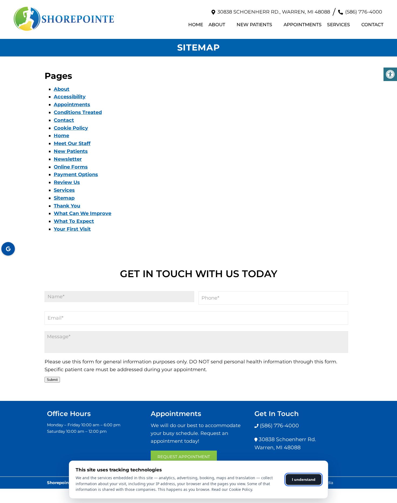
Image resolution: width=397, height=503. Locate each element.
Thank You (67, 206)
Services (338, 24)
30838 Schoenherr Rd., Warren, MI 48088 (273, 12)
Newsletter (68, 159)
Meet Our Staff (72, 143)
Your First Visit (72, 229)
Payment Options (76, 174)
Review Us (67, 182)
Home (195, 24)
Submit (52, 380)
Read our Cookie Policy (231, 489)
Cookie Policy (71, 128)
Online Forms (71, 167)
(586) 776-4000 (363, 12)
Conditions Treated (78, 112)
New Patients (254, 24)
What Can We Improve (82, 213)
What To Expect (74, 221)
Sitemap (64, 198)
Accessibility (70, 97)
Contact (372, 24)
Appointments (303, 24)
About (216, 24)
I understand (303, 479)
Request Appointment (183, 456)
